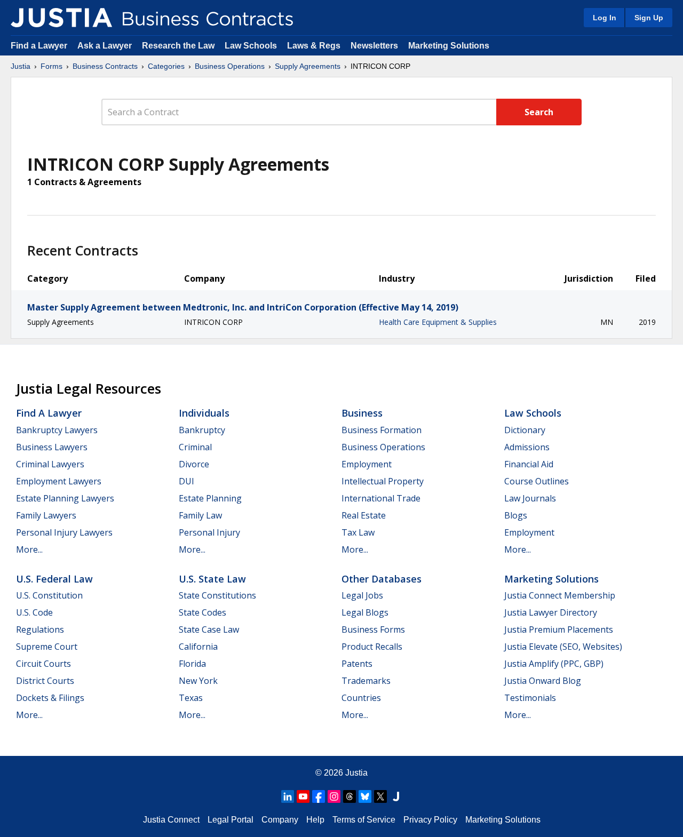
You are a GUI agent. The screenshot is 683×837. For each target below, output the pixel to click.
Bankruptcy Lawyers (57, 430)
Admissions (527, 447)
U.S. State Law (212, 578)
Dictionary (524, 430)
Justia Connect (171, 819)
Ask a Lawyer (105, 45)
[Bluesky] (365, 796)
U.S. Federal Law (54, 578)
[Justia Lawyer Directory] (396, 796)
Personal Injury (209, 532)
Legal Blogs (365, 612)
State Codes (202, 612)
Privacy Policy (430, 819)
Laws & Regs (313, 45)
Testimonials (530, 698)
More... (29, 549)
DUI (186, 481)
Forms (51, 66)
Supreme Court (46, 646)
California (198, 646)
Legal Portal (230, 819)
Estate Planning (210, 498)
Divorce (194, 464)
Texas (191, 698)
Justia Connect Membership (559, 595)
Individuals (204, 412)
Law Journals (530, 498)
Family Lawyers (46, 515)
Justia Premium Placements (558, 629)
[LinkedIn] (287, 796)
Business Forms (373, 629)
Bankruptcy (202, 430)
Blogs (515, 515)
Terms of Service (363, 819)
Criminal (195, 447)
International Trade (381, 498)
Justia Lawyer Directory (550, 612)
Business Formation (382, 430)
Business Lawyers (52, 447)
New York (198, 681)
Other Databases (382, 578)
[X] (380, 796)
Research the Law (178, 45)
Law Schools (251, 45)
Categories (166, 66)
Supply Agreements (307, 66)
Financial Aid (528, 464)
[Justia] (61, 17)
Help (315, 819)
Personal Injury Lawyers (64, 532)
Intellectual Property (383, 481)
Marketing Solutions (448, 45)
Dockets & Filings (50, 698)
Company (279, 819)
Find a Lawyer (39, 45)
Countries (361, 698)
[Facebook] (318, 796)
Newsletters (374, 45)
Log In (604, 17)
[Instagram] (334, 796)
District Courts (45, 681)
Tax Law (358, 532)
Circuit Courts (43, 663)
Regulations (40, 629)
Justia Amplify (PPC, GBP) (553, 663)
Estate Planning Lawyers (65, 498)
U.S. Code (34, 612)
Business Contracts (105, 66)
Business (362, 412)
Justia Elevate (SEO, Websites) (563, 646)
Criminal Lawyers (50, 464)
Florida (192, 663)
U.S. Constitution (49, 595)
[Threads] (349, 796)
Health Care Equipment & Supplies (438, 322)
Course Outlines (536, 481)
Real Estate (364, 515)
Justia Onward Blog (542, 681)
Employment (367, 464)
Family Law (200, 515)
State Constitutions (217, 595)
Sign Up (648, 17)
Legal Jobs (362, 595)
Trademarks (366, 681)
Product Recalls (372, 646)
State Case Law (209, 629)
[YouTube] (303, 796)
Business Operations (230, 66)
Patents (357, 663)
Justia (20, 66)
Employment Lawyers (58, 481)
